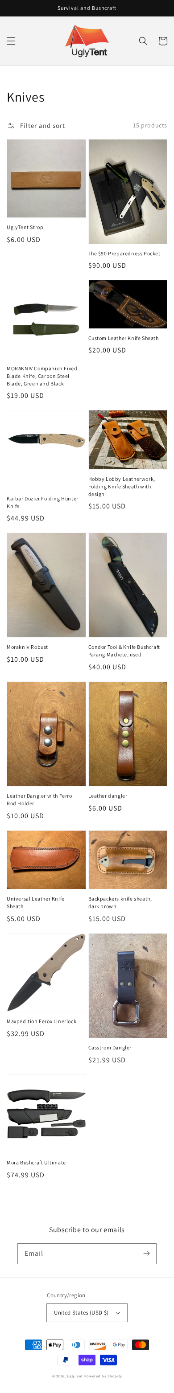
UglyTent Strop (25, 227)
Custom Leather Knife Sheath (123, 338)
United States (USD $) (81, 1312)
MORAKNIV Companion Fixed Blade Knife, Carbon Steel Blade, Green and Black (42, 376)
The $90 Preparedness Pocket (124, 253)
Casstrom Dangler (110, 1047)
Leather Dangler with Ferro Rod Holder (39, 799)
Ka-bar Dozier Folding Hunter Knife (43, 502)
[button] (11, 41)
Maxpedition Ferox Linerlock (41, 1021)
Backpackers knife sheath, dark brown (120, 902)
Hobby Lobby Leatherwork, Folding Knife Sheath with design (121, 486)
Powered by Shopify (103, 1375)
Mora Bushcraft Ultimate (36, 1162)
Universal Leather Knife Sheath (36, 902)
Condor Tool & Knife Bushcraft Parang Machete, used (124, 650)
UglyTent (75, 1375)
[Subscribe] (146, 1253)
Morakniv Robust (27, 646)
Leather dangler (108, 795)
